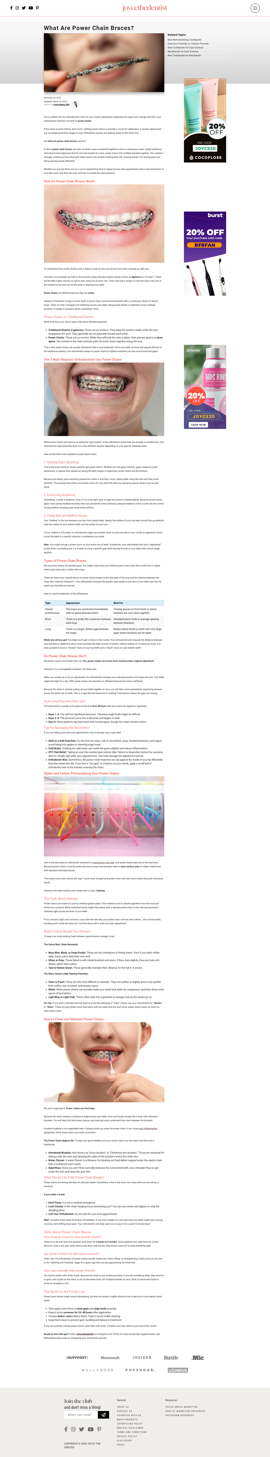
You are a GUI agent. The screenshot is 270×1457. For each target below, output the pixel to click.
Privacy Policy (127, 1436)
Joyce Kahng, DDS (61, 104)
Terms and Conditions (132, 1432)
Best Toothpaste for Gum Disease (185, 47)
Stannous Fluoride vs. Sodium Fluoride (188, 43)
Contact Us (124, 1411)
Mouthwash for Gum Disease (183, 51)
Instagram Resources (179, 1415)
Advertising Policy (130, 1424)
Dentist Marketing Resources (185, 1411)
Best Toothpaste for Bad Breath (184, 55)
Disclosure (124, 1440)
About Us (123, 1407)
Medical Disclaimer (130, 1428)
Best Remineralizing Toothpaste (184, 39)
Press (121, 1445)
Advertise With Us (129, 1415)
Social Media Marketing (181, 1407)
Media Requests (127, 1419)
